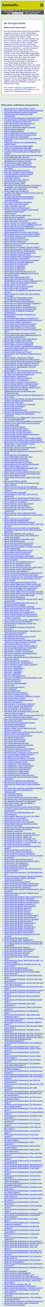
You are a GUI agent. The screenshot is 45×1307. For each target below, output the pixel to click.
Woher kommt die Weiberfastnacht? (17, 1273)
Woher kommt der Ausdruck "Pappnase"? (19, 899)
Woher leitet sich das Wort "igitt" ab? (17, 1284)
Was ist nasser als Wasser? (14, 687)
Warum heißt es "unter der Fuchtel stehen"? (20, 382)
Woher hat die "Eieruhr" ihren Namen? (18, 852)
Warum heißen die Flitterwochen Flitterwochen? (22, 359)
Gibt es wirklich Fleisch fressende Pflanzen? (20, 133)
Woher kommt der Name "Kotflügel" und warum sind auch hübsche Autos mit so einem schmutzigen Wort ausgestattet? (23, 943)
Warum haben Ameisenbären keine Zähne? (20, 324)
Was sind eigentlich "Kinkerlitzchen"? (18, 708)
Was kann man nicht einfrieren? (16, 693)
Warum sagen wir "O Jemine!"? (15, 502)
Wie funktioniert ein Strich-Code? (16, 771)
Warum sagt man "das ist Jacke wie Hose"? (20, 513)
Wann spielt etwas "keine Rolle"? (16, 221)
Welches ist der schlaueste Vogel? (17, 734)
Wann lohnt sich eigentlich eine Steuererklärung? (22, 219)
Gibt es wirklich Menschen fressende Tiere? (20, 135)
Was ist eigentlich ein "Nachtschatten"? (18, 663)
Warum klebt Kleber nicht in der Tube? (18, 457)
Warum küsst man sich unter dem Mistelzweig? (21, 464)
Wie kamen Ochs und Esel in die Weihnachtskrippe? (23, 788)
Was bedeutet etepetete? (13, 635)
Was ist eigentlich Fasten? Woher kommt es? (21, 665)
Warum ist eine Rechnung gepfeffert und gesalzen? (23, 421)
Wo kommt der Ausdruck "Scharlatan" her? (20, 839)
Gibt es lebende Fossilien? (14, 131)
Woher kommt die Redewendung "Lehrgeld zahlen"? (23, 1213)
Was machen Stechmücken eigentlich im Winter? (22, 696)
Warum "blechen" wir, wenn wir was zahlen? (20, 223)
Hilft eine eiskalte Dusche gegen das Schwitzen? (22, 150)
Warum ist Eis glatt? (11, 425)
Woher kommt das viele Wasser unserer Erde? (21, 884)
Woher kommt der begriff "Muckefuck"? (18, 921)
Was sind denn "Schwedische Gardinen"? (19, 704)
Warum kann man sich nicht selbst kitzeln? (20, 447)
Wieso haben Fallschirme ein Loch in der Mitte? (22, 816)
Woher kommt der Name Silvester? (17, 953)
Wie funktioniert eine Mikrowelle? (16, 773)
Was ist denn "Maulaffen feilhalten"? (17, 650)
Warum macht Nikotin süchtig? (15, 481)
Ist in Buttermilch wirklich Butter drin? (18, 163)
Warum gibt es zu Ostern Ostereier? (17, 305)
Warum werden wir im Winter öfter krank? (19, 595)
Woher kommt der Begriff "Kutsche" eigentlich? (21, 919)
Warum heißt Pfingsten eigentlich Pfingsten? (20, 386)
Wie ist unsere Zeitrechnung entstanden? (19, 781)
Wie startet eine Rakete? (13, 794)
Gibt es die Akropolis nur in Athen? (17, 125)
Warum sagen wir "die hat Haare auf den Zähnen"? (23, 500)
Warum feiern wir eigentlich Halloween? (19, 262)
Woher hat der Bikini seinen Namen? (18, 850)
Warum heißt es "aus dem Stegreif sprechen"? (21, 365)
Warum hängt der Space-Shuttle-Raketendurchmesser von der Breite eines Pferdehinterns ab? (19, 391)
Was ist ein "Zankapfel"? (13, 672)
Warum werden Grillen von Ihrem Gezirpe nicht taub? (23, 593)
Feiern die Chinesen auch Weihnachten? (19, 123)
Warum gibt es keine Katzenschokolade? (19, 301)
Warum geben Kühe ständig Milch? (17, 277)
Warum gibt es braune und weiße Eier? (18, 286)
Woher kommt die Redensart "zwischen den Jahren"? (24, 1037)
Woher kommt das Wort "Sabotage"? (17, 887)
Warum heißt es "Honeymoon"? (16, 376)
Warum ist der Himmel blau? (14, 406)
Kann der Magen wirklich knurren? (17, 170)
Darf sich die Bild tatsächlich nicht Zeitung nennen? (23, 118)
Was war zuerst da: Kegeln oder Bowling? (19, 723)
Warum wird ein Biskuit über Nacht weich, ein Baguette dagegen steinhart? (21, 604)
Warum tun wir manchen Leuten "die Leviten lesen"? (23, 567)
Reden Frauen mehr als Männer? (16, 191)
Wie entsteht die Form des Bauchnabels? (19, 760)
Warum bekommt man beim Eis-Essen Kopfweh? (22, 234)
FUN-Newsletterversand (21, 91)
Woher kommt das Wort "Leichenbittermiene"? (21, 885)
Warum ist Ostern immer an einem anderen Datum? (23, 440)
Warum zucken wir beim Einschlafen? (18, 621)
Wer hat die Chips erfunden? (15, 741)
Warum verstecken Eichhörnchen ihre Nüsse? (21, 575)
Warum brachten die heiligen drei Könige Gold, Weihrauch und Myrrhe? (21, 244)
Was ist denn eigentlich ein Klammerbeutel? (20, 653)
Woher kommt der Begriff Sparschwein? (19, 930)
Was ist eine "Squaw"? (12, 681)
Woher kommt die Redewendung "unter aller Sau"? (23, 1250)
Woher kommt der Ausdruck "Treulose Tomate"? (22, 902)
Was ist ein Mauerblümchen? (15, 676)
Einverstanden (17, 13)
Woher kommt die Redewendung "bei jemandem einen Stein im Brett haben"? (22, 1064)
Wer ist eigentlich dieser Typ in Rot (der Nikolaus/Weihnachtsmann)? (18, 746)
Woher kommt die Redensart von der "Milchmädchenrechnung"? (17, 1040)
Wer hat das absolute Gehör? (15, 739)
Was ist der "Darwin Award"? (15, 655)
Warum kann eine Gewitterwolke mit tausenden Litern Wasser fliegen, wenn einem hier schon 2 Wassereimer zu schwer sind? (24, 443)
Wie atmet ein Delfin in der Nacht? (17, 756)
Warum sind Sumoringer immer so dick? (19, 543)
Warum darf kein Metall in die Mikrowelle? (19, 251)
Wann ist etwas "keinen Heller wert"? (18, 215)
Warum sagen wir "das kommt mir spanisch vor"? (22, 498)
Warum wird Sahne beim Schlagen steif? (19, 612)
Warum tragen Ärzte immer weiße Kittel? (19, 556)
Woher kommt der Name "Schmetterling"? (19, 949)
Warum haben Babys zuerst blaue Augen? (19, 326)
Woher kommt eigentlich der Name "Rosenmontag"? (23, 1279)
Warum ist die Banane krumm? (15, 410)
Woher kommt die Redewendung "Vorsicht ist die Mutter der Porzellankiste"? (22, 1261)
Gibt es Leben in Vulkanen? (14, 129)
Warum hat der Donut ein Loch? (16, 350)
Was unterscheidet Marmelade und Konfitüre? (21, 719)
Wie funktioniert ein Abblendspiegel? (18, 767)
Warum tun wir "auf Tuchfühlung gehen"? (19, 562)
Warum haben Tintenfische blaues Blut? (19, 343)
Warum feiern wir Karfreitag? (14, 266)
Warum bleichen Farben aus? (15, 241)
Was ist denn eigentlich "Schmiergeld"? (18, 651)
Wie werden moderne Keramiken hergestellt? (21, 797)
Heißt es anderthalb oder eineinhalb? (18, 148)
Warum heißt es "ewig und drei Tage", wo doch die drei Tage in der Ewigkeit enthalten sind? (23, 373)
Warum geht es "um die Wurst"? (16, 284)
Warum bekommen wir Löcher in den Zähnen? (21, 232)
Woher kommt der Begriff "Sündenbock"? (19, 928)
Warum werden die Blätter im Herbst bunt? (20, 590)
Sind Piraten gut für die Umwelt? (16, 204)
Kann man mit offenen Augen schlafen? (18, 172)
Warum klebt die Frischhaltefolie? (16, 455)
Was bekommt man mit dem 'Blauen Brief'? (20, 636)
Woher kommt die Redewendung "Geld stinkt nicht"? (23, 1164)
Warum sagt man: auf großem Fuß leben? (19, 522)
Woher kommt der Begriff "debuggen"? (18, 913)
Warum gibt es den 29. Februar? (16, 288)
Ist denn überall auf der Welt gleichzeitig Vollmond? (23, 155)
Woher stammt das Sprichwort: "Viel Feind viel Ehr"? (23, 1288)
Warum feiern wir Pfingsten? (14, 270)
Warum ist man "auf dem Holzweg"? (17, 431)
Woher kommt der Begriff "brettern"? (17, 912)
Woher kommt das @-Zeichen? (15, 867)
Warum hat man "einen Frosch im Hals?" (19, 357)
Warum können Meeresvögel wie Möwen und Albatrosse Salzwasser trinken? (21, 469)
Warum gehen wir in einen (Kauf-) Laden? (19, 109)
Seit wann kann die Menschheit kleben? (19, 197)
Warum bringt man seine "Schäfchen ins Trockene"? (23, 249)
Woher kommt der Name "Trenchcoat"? (18, 951)
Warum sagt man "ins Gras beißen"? (17, 518)
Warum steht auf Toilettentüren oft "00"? (18, 550)
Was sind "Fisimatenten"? (13, 702)
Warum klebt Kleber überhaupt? (16, 459)
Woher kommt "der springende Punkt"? (18, 859)
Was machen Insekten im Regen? (16, 694)
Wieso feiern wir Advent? (13, 805)
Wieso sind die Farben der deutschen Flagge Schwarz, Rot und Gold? (21, 825)
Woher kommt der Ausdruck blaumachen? (19, 904)
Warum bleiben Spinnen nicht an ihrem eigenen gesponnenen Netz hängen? (22, 237)
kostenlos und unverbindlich (24, 87)
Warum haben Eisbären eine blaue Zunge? (20, 328)
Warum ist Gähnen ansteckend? (16, 429)
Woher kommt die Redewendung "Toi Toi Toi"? (21, 1245)
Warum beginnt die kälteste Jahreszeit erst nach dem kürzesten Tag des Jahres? (23, 229)
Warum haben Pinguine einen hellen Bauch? (21, 339)
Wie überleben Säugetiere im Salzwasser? (20, 801)
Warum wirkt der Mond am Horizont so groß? (20, 614)
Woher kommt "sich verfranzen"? (16, 863)
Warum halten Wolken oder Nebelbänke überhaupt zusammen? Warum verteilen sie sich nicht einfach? (23, 347)
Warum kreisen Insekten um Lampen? (18, 462)
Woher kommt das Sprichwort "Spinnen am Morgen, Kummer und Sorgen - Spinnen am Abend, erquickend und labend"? (23, 878)
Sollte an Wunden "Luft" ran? (15, 206)
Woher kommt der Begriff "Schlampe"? (18, 925)
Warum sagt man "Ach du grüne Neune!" (19, 504)
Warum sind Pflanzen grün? (14, 541)
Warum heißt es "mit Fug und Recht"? (18, 378)
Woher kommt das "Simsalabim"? (16, 865)
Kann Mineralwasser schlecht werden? (18, 174)
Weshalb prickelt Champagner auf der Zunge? (21, 752)
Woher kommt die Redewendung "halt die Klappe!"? (23, 1166)
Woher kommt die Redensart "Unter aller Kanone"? (23, 1035)
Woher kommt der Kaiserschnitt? (16, 938)
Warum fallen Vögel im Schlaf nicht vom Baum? (21, 260)
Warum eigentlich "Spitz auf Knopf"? (17, 255)
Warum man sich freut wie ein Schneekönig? (20, 487)
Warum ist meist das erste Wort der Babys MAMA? (22, 438)
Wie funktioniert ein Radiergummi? (17, 769)
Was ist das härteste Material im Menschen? (20, 648)
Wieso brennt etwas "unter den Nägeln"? (19, 803)
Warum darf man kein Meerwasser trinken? (20, 253)
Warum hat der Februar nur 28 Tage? (18, 352)
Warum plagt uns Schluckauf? (15, 492)
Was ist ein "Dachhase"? (13, 666)
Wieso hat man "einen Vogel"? (15, 818)
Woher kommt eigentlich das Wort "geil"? (19, 1275)
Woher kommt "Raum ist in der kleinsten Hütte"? (22, 861)
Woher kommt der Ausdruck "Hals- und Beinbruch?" (23, 897)
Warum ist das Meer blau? (14, 402)
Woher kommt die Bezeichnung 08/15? (18, 970)
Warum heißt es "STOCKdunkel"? (16, 380)
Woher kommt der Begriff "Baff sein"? (18, 910)
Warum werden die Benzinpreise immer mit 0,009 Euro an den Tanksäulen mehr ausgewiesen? (22, 587)
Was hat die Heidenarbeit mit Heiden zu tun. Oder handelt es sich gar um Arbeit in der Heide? (22, 641)
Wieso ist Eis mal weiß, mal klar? (16, 820)
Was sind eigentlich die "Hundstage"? (18, 709)
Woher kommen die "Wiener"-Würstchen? (19, 854)
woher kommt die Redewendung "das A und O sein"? (24, 1074)
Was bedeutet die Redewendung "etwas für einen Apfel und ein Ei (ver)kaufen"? (22, 632)
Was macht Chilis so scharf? (14, 698)
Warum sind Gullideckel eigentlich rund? (19, 539)
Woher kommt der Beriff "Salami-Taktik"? (19, 932)
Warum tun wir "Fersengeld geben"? (17, 563)
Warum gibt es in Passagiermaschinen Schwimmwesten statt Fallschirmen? (18, 298)
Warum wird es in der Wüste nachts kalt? (19, 606)
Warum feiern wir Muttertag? (14, 268)
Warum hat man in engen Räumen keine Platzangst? (23, 110)
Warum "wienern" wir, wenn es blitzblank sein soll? (23, 225)
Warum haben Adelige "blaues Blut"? (18, 322)
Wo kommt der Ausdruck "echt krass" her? (19, 833)
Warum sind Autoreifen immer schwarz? (19, 533)
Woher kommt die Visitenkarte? (15, 1271)
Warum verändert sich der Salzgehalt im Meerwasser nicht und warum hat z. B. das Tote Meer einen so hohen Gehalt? (23, 578)
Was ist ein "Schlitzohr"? (13, 670)
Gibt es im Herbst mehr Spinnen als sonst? (20, 127)
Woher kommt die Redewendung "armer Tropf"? (22, 1046)
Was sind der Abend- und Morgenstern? (19, 706)
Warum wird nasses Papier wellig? (17, 610)
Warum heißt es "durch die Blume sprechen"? (21, 371)
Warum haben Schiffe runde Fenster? (18, 341)
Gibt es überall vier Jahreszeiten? (16, 137)
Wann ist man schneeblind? (14, 217)
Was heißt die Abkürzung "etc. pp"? (17, 644)
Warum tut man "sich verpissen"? (16, 571)
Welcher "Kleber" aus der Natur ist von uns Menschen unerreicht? (20, 729)
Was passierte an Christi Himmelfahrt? (18, 700)
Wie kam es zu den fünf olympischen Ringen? (21, 782)
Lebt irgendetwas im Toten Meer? (16, 176)
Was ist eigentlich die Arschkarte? (16, 661)
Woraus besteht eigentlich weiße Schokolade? (21, 1303)
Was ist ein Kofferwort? (12, 674)
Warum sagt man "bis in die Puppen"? (18, 507)
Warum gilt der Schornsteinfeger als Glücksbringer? (23, 320)
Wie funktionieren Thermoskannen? (17, 764)
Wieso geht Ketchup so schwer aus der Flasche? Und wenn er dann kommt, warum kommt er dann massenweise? (22, 809)
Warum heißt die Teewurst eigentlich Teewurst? (21, 363)
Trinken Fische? (10, 213)
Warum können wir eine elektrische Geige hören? (22, 472)
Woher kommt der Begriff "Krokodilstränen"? (20, 917)
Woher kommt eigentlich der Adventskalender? (21, 1277)
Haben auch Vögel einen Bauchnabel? (18, 146)
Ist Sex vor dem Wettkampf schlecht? (18, 165)
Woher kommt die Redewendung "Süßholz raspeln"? (24, 1243)
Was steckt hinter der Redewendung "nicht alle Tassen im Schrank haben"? (21, 712)
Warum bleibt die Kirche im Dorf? (16, 240)
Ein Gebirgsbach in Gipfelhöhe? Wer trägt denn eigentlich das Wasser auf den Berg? (21, 121)
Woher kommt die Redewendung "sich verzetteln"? (23, 1241)
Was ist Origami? (10, 689)
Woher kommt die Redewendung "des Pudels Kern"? (24, 1091)
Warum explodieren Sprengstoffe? (17, 258)
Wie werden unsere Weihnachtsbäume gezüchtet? (23, 799)
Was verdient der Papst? (13, 721)
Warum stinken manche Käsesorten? (18, 552)
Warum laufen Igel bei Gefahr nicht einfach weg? (22, 474)
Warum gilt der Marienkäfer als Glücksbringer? (21, 318)
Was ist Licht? (9, 685)
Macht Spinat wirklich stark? (14, 183)
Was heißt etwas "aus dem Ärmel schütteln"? (20, 646)
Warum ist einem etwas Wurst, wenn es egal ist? (22, 423)
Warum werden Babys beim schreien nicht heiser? (22, 584)
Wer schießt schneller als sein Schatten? (19, 749)
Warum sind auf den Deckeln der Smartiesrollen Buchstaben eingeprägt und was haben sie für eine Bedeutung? (23, 530)
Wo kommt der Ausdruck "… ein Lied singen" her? (22, 842)
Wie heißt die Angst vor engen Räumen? (19, 775)
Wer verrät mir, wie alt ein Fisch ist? (17, 751)
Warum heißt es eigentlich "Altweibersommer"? (21, 384)
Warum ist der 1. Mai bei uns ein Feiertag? (19, 404)
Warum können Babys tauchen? (16, 466)
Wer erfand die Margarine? (14, 738)
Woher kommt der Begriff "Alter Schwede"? (20, 906)
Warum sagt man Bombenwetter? (16, 520)
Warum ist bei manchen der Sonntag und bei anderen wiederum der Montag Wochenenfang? (24, 400)
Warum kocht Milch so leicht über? (17, 460)
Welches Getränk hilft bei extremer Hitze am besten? (23, 732)
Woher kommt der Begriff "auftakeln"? (18, 908)
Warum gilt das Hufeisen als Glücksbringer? (20, 307)
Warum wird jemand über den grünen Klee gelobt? (23, 608)
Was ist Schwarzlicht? (12, 691)
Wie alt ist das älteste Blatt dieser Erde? (19, 754)
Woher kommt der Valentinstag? (16, 968)
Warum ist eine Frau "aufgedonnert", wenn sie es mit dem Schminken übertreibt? (23, 418)
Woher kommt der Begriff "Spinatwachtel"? (20, 927)
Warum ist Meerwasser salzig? (15, 436)
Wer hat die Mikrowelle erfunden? (16, 743)
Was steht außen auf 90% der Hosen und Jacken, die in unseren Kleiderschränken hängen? (24, 716)
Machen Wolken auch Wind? (15, 182)
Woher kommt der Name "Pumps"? (17, 947)
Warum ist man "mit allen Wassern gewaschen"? (22, 434)
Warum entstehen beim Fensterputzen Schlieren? (22, 256)
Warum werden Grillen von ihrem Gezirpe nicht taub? (23, 592)
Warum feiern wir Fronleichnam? (16, 264)
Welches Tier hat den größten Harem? (18, 736)
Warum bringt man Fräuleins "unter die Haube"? (22, 247)
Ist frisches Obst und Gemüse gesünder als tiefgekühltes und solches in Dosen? (20, 160)
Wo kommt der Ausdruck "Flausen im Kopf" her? (22, 835)
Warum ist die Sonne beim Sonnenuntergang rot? (22, 412)
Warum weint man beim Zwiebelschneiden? (20, 582)
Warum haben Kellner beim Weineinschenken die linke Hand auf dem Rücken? (22, 336)
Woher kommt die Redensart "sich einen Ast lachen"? (24, 1033)
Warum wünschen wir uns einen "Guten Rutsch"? (22, 620)
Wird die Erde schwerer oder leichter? (18, 829)
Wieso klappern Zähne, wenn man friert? (19, 822)
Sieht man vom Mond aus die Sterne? (18, 202)
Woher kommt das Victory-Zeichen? (17, 882)
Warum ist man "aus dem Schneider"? (18, 432)
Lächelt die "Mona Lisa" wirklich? (16, 180)
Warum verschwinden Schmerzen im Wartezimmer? (23, 573)
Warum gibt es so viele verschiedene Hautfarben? (22, 303)
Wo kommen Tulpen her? (13, 831)
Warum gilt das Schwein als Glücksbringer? (20, 309)
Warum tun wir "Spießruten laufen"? (17, 565)
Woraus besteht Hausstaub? (14, 1305)
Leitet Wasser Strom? (12, 178)
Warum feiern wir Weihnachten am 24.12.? (20, 271)
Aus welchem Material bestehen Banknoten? (20, 112)
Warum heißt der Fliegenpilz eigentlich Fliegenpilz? (23, 361)
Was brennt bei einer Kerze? (14, 638)
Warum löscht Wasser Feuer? (15, 475)
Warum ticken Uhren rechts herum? (17, 554)
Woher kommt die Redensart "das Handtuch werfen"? (24, 990)
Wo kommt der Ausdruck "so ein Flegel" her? (20, 840)
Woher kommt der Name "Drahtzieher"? (19, 940)
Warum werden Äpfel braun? (14, 597)
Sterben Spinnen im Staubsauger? (17, 208)
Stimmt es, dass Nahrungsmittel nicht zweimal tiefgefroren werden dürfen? (21, 210)
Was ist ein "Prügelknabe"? (14, 668)
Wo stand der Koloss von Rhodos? (17, 844)
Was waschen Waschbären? (14, 724)
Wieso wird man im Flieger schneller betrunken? (22, 827)
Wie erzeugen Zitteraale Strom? (16, 762)
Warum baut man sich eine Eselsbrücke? (19, 226)
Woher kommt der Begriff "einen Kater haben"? (21, 915)
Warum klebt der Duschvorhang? (16, 449)
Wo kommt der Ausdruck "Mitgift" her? (18, 837)
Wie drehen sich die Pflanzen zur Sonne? (19, 758)
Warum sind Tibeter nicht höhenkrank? (18, 545)
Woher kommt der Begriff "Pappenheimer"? (20, 923)
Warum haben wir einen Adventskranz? (18, 344)
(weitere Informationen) (31, 13)
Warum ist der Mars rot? (13, 408)
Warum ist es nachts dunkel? (15, 427)
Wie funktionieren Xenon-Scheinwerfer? (19, 766)
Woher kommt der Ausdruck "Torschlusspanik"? (21, 900)
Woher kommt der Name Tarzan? (16, 955)
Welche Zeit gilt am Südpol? (14, 726)
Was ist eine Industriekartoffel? (15, 683)
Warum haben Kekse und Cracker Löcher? (20, 333)
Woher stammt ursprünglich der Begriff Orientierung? (23, 1301)
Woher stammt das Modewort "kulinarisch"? (20, 1286)
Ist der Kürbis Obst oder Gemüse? (16, 157)
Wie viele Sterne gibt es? (13, 796)
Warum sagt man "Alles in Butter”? (17, 505)
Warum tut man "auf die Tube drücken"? (19, 569)
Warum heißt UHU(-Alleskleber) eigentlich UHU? (22, 387)
